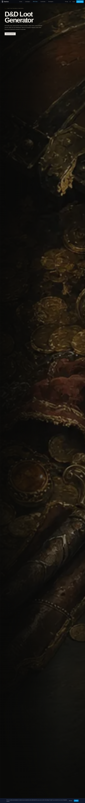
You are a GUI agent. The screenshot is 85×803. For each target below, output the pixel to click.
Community (43, 1)
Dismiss (70, 800)
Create (20, 1)
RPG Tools (35, 1)
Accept (76, 800)
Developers (50, 1)
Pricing (66, 1)
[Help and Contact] (70, 1)
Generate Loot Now (10, 33)
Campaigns (27, 1)
